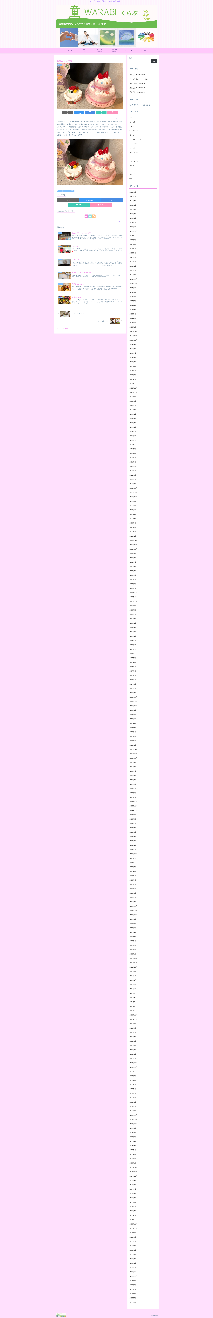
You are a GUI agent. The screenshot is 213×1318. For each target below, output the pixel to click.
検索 (130, 58)
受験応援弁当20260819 (137, 83)
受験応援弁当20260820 (137, 75)
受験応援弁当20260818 (137, 88)
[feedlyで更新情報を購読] (90, 216)
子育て (72, 190)
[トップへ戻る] (210, 1315)
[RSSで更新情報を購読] (94, 216)
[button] (112, 112)
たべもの (66, 190)
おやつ (60, 190)
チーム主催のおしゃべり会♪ (138, 79)
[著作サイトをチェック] (86, 216)
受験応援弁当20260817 (137, 92)
